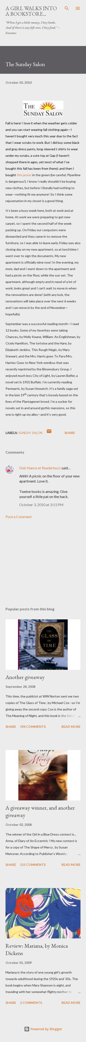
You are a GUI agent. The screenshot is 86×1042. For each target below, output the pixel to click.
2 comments (31, 1003)
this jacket (24, 175)
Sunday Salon (30, 433)
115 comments (33, 865)
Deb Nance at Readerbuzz (40, 468)
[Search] (66, 8)
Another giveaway (25, 677)
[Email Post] (49, 433)
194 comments (33, 726)
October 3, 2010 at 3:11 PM (41, 504)
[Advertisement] (43, 563)
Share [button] (69, 433)
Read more (70, 726)
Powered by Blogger (46, 1029)
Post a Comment (19, 516)
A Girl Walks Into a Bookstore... (31, 11)
